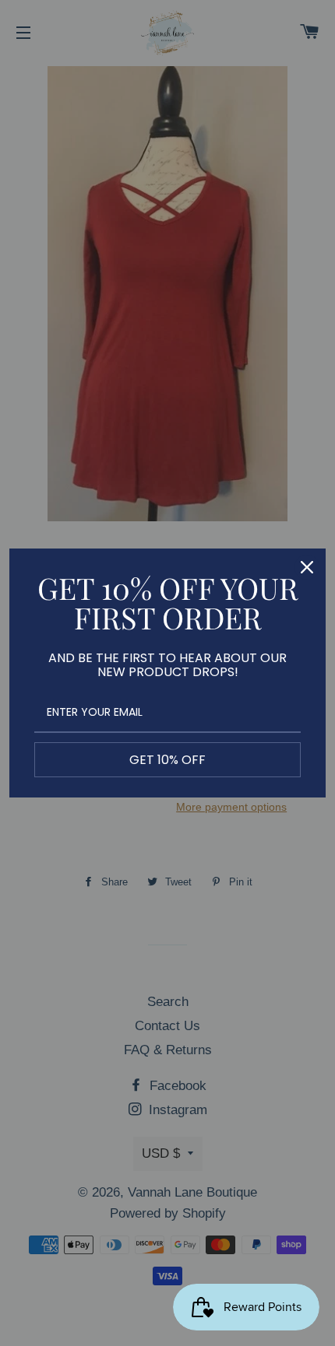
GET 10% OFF (167, 760)
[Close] (307, 567)
